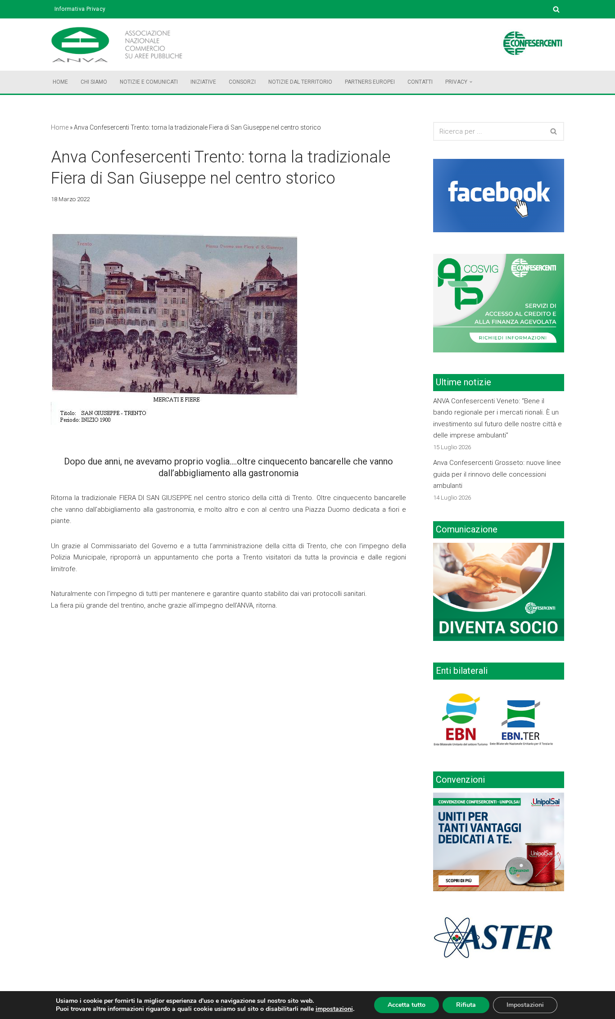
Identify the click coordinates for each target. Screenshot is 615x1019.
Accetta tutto (406, 1005)
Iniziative (203, 82)
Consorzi (242, 82)
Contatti (420, 82)
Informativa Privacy (80, 9)
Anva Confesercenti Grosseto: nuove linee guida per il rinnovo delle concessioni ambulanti (497, 474)
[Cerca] (556, 9)
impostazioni (334, 1009)
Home (60, 82)
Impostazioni (525, 1005)
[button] (471, 82)
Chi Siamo (94, 82)
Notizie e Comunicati (149, 82)
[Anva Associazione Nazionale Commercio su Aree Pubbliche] (129, 45)
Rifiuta (466, 1005)
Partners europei (370, 82)
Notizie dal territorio (300, 82)
